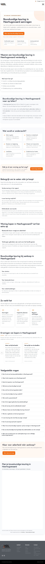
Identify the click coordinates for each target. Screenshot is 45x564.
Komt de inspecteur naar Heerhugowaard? (13, 382)
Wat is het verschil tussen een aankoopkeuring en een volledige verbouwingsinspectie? (18, 434)
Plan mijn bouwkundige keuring (14, 33)
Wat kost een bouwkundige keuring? (12, 386)
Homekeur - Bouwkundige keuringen (28, 532)
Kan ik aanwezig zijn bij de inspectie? (12, 421)
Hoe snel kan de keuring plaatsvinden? (12, 390)
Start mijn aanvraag (9, 453)
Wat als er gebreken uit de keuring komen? (14, 414)
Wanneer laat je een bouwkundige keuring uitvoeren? (16, 410)
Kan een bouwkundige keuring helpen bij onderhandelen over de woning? (21, 429)
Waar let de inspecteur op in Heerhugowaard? (14, 378)
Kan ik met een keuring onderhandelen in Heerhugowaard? (18, 374)
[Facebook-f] (2, 555)
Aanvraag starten (36, 169)
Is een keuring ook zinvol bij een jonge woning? (15, 417)
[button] (43, 4)
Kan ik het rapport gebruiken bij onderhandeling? (15, 402)
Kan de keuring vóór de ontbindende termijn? (14, 406)
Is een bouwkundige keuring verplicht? (12, 394)
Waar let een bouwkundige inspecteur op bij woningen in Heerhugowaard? (21, 425)
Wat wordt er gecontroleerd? (10, 398)
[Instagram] (4, 555)
